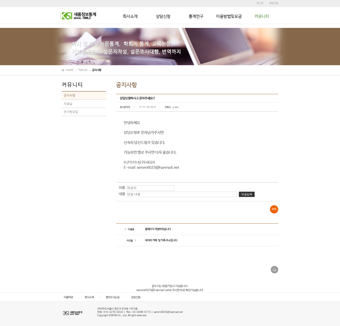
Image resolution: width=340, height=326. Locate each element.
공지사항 (69, 95)
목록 (274, 209)
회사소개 (130, 16)
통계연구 (196, 16)
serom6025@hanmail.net (168, 312)
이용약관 (68, 297)
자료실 (68, 103)
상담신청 (163, 16)
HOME (69, 70)
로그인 (260, 3)
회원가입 (273, 3)
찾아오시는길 (112, 297)
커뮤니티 (261, 16)
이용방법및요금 (229, 16)
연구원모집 (71, 112)
